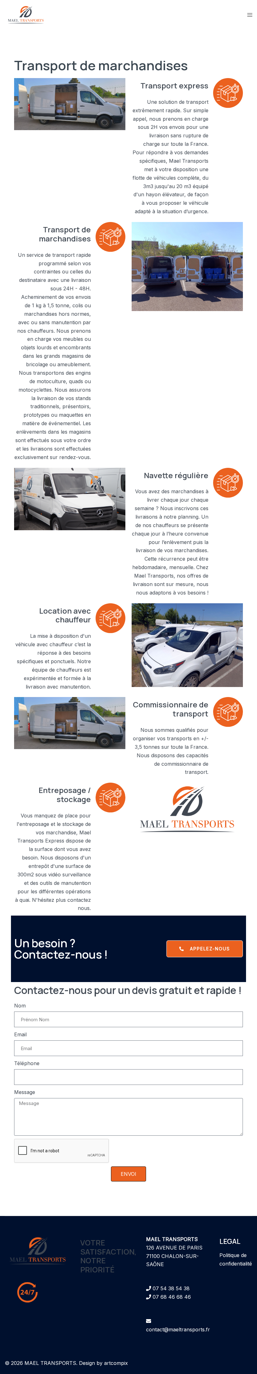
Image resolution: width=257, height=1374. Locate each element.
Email (20, 1034)
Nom (20, 1005)
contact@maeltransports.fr (178, 1329)
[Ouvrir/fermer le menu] (249, 15)
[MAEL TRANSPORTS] (26, 14)
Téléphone (26, 1063)
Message (24, 1092)
